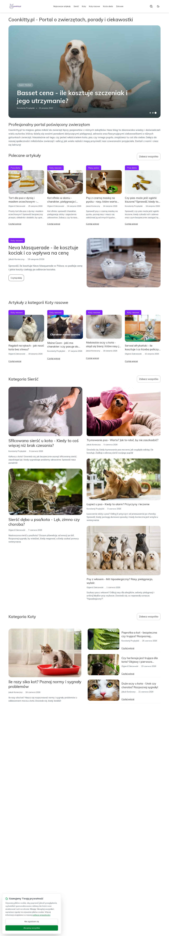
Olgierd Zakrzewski (16, 206)
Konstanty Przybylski (26, 108)
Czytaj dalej (16, 278)
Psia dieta (15, 167)
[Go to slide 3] (156, 113)
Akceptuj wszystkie (32, 928)
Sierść (76, 6)
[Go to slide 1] (150, 113)
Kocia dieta (108, 6)
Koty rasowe (94, 6)
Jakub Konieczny (93, 206)
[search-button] (151, 6)
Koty (84, 6)
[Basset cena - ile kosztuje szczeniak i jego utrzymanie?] (84, 71)
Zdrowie (119, 6)
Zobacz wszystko (148, 156)
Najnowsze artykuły (62, 6)
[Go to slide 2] (153, 113)
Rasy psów (25, 85)
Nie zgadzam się (31, 921)
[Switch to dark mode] (158, 6)
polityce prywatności (41, 915)
